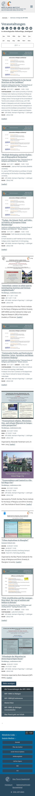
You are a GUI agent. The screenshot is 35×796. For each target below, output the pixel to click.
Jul (3, 41)
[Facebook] (2, 28)
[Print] (30, 28)
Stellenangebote (17, 756)
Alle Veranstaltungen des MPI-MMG (17, 689)
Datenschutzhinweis (23, 785)
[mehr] (4, 119)
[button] (8, 683)
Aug (8, 41)
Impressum (8, 785)
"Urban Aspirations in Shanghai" (15, 540)
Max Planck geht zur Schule (14, 714)
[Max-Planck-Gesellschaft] (9, 779)
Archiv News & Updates (17, 751)
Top (30, 733)
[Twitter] (14, 28)
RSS (17, 766)
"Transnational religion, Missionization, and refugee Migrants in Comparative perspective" (17, 423)
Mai (24, 36)
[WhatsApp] (18, 28)
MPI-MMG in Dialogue (12, 694)
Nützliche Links (8, 735)
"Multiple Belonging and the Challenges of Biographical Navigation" (16, 156)
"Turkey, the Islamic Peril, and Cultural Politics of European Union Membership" (17, 222)
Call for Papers (17, 761)
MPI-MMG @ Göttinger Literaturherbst (12, 709)
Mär (14, 36)
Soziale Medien (8, 738)
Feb (8, 36)
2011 (16, 45)
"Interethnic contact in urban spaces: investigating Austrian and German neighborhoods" (16, 288)
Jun (29, 36)
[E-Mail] (26, 28)
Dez (29, 41)
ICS (17, 770)
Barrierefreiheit (17, 787)
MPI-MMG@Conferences (13, 698)
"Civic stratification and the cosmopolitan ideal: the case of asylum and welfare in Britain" (17, 600)
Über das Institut (17, 747)
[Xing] (22, 28)
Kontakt (17, 742)
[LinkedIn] (6, 28)
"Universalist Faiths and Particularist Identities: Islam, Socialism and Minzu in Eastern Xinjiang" (17, 355)
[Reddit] (10, 28)
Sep (13, 41)
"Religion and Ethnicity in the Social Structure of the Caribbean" (16, 81)
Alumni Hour (9, 703)
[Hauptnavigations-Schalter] (31, 7)
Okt (19, 41)
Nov (23, 41)
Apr (19, 36)
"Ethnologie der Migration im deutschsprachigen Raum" (13, 657)
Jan (4, 36)
